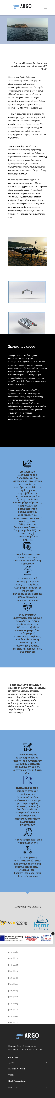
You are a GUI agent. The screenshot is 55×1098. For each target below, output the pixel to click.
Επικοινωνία (13, 1087)
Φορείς (11, 1075)
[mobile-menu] (45, 7)
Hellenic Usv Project (16, 1069)
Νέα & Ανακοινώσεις (17, 1081)
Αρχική (11, 1062)
